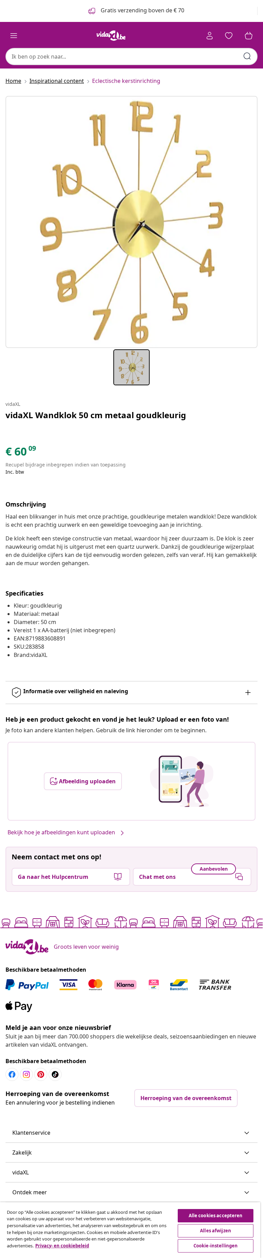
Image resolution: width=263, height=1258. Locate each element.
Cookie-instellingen (215, 1246)
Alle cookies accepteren (216, 1215)
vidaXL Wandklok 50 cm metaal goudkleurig (95, 415)
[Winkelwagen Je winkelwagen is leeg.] (248, 36)
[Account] (209, 36)
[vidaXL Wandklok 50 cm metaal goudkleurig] (131, 222)
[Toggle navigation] (13, 35)
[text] (21, 453)
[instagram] (26, 1074)
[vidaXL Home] (111, 35)
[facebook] (12, 1074)
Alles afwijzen (215, 1231)
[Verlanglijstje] (229, 36)
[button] (131, 1133)
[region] (130, 1230)
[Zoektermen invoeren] (247, 56)
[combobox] (131, 56)
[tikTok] (55, 1074)
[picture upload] (182, 781)
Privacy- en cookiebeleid (62, 1246)
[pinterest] (40, 1074)
